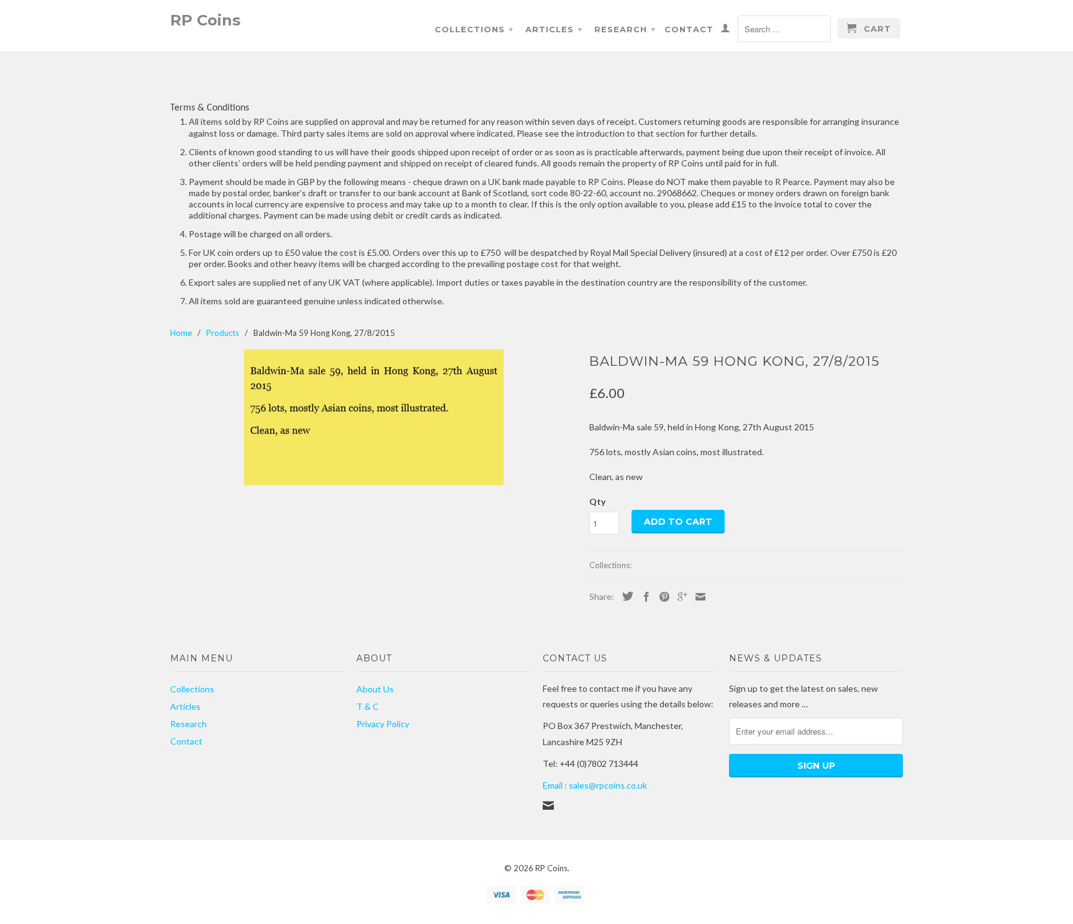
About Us (375, 689)
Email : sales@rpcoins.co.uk (595, 785)
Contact (688, 29)
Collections (474, 29)
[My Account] (725, 30)
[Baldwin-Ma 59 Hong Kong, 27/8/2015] (373, 417)
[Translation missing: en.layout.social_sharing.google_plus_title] (679, 597)
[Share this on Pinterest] (661, 597)
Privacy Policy (382, 723)
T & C (367, 706)
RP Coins (205, 19)
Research (625, 29)
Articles (553, 29)
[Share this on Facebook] (643, 597)
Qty (597, 501)
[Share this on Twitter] (624, 596)
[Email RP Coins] (548, 805)
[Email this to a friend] (697, 597)
